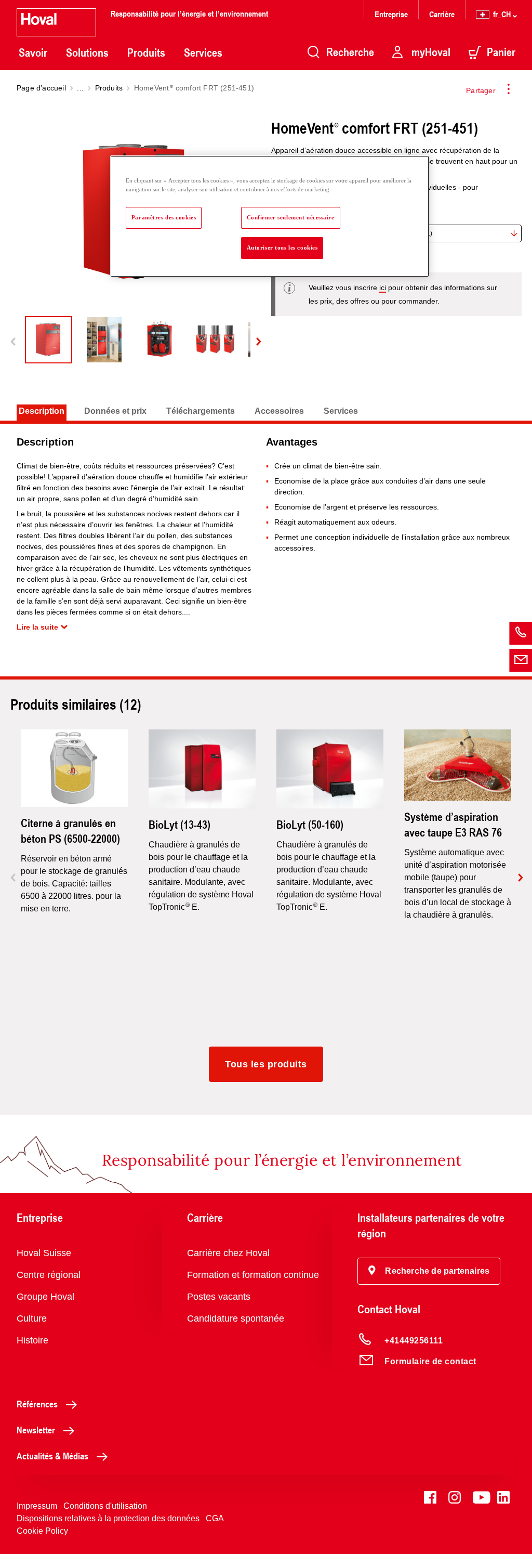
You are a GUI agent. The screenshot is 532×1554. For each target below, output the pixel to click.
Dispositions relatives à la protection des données (108, 1518)
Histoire (32, 1340)
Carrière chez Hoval (228, 1253)
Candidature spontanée (235, 1318)
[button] (428, 1271)
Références (37, 1404)
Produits (146, 52)
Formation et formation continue (253, 1275)
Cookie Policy (42, 1530)
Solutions (87, 52)
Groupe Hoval (45, 1296)
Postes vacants (218, 1296)
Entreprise (391, 14)
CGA (215, 1518)
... (80, 88)
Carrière (442, 14)
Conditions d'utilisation (105, 1505)
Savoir (33, 52)
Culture (32, 1318)
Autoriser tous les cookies (282, 247)
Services (203, 52)
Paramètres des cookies (163, 217)
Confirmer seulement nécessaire (291, 217)
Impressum (37, 1505)
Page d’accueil (41, 88)
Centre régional (49, 1275)
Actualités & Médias (52, 1455)
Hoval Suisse (44, 1253)
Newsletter (36, 1430)
